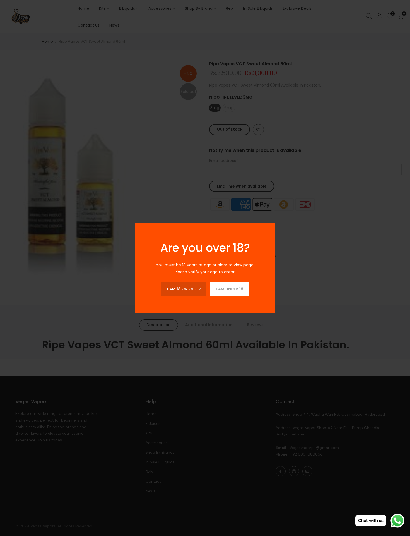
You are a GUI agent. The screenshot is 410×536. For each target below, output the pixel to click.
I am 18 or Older (184, 289)
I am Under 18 (229, 289)
